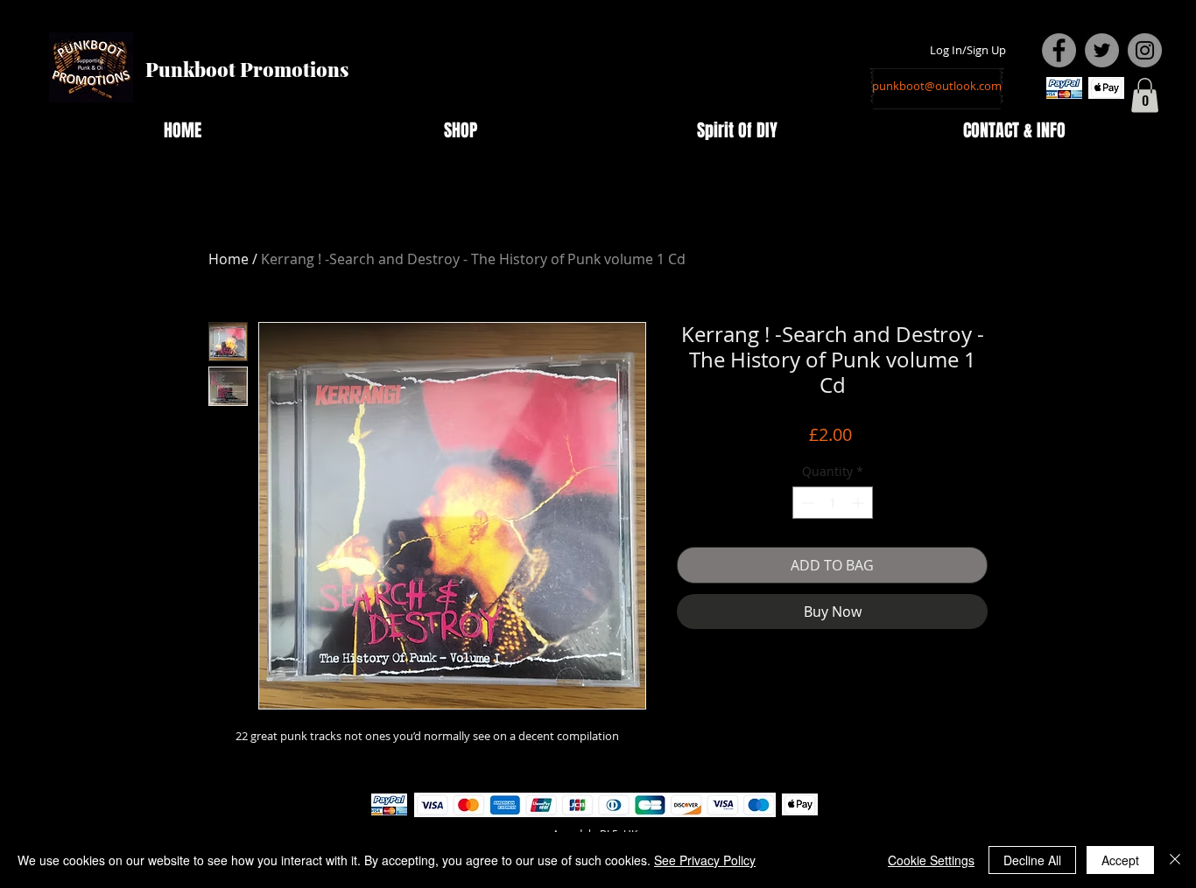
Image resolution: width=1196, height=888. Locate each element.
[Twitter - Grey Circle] (1102, 50)
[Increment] (859, 502)
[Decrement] (806, 502)
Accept (1120, 860)
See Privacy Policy (705, 860)
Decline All (1032, 860)
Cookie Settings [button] (931, 860)
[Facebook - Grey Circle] (1059, 50)
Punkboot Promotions (246, 69)
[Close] (1174, 860)
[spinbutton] (832, 502)
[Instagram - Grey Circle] (1145, 50)
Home (228, 259)
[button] (1144, 95)
